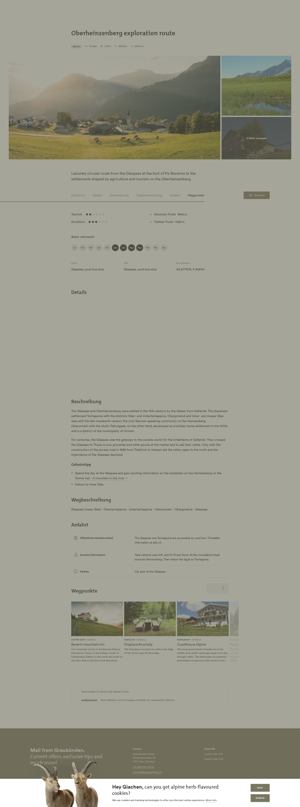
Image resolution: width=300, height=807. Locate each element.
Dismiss (260, 798)
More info (211, 800)
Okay (260, 788)
